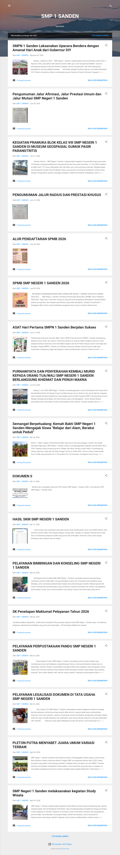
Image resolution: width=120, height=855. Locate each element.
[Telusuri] (110, 6)
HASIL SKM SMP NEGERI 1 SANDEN (41, 519)
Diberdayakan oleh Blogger (61, 844)
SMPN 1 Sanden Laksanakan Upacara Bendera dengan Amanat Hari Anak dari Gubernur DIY (56, 48)
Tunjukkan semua (100, 35)
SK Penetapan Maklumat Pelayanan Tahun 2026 (51, 611)
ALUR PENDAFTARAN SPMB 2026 (39, 239)
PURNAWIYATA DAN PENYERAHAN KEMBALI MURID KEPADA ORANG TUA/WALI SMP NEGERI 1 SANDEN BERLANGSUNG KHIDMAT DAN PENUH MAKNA (54, 375)
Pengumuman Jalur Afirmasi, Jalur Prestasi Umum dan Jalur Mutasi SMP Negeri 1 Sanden (57, 96)
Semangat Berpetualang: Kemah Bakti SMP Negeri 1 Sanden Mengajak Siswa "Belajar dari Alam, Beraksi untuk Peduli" (54, 428)
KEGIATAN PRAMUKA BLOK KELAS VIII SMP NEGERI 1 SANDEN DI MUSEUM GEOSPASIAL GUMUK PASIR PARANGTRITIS (55, 146)
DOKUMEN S (22, 476)
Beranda (60, 26)
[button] (106, 45)
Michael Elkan (65, 849)
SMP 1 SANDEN (60, 16)
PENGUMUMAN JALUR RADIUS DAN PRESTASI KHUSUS (57, 195)
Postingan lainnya (60, 836)
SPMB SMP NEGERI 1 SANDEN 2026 (41, 283)
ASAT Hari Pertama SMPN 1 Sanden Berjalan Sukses (54, 327)
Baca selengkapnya (97, 80)
